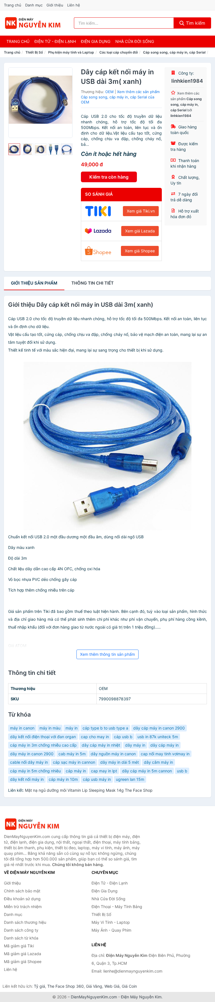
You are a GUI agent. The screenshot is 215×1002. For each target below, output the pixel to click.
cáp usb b (123, 736)
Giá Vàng (94, 986)
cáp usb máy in (97, 779)
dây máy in (135, 745)
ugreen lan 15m (130, 779)
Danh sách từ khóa (21, 938)
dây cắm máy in (158, 762)
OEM (109, 91)
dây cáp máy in (164, 745)
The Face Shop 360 (65, 986)
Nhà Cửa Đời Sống (134, 41)
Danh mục (34, 5)
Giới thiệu (54, 5)
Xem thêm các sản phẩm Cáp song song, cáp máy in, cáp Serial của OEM (120, 96)
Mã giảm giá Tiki (19, 945)
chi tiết (92, 283)
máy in (72, 728)
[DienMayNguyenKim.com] (32, 23)
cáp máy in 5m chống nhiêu (35, 770)
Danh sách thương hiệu (25, 922)
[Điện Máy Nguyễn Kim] (32, 824)
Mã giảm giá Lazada (22, 953)
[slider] (14, 149)
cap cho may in (95, 736)
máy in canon (22, 728)
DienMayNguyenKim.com (94, 996)
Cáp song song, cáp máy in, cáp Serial (174, 52)
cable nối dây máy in (29, 762)
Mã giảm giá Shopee (22, 961)
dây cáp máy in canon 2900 (159, 728)
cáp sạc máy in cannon (74, 762)
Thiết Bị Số (34, 52)
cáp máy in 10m (63, 779)
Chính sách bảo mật (22, 890)
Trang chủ (12, 5)
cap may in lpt (104, 770)
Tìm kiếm (194, 23)
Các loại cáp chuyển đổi (118, 52)
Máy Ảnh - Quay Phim (111, 930)
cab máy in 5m (72, 753)
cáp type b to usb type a (105, 728)
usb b (182, 770)
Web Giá (112, 986)
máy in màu (49, 728)
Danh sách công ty (21, 930)
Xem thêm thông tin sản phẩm (107, 654)
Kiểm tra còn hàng (108, 177)
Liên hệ (73, 5)
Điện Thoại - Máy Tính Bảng (117, 906)
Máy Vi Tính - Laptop (111, 922)
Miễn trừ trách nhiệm (23, 906)
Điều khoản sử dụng (22, 898)
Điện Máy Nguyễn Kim (141, 996)
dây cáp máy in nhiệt (101, 745)
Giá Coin (129, 986)
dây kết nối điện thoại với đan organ (43, 736)
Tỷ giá (39, 986)
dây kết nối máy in (27, 779)
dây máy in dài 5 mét (119, 762)
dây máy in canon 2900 (31, 753)
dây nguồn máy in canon (113, 753)
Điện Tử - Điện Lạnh (55, 41)
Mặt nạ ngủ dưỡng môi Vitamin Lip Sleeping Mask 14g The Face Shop (89, 790)
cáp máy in (76, 770)
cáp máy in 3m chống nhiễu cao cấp (43, 745)
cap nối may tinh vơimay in (165, 753)
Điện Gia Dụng (95, 41)
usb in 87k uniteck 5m (157, 736)
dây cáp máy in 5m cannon (147, 770)
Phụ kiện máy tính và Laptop (71, 52)
